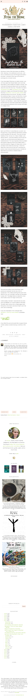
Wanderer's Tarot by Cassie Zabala (9, 312)
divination (18, 334)
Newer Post (4, 412)
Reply (5, 355)
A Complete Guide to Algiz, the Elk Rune (14, 535)
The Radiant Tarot (5, 89)
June (6, 641)
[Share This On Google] (17, 333)
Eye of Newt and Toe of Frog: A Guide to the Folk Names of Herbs (14, 567)
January (7, 648)
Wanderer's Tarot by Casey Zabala (15, 92)
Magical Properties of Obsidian (12, 628)
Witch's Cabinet (14, 336)
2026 (5, 613)
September (8, 636)
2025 (5, 615)
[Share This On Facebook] (10, 333)
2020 (5, 649)
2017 (5, 653)
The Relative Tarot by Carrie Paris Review (15, 632)
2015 (5, 656)
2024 (5, 616)
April (6, 643)
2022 (5, 619)
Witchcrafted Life (8, 343)
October (7, 635)
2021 (5, 620)
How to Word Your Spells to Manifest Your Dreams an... (14, 631)
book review (10, 334)
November (8, 623)
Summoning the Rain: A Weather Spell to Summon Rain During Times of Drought (14, 504)
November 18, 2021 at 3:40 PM (19, 343)
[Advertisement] (14, 395)
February (7, 646)
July (6, 639)
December (8, 622)
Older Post (24, 412)
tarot (24, 334)
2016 (5, 655)
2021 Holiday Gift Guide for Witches (14, 624)
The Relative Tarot (16, 89)
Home (14, 412)
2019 (5, 650)
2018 (5, 652)
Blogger (17, 692)
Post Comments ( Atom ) (14, 415)
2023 (5, 617)
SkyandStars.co (20, 695)
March (7, 645)
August (7, 638)
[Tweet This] (13, 333)
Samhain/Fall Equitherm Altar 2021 (14, 634)
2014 (5, 657)
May (6, 642)
